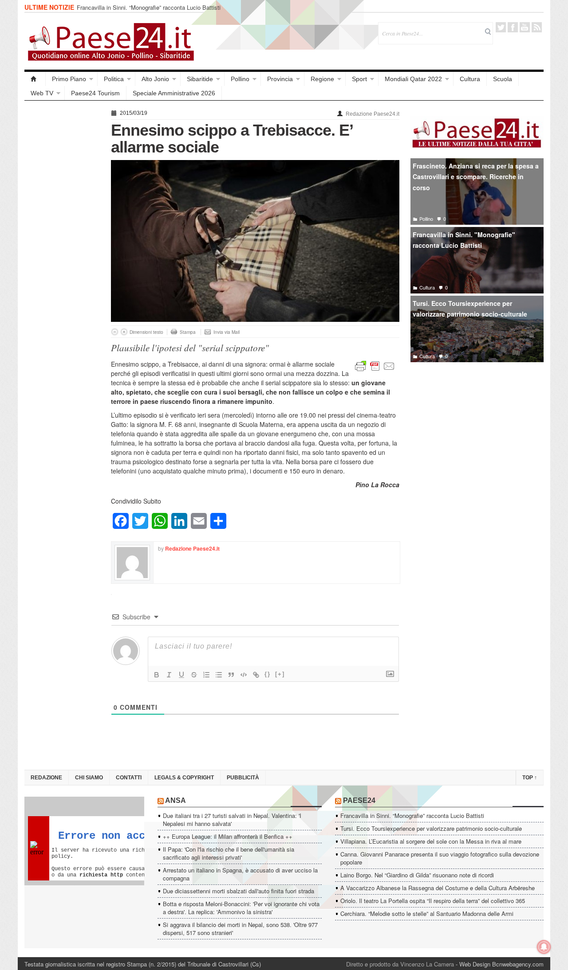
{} (267, 674)
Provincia (280, 78)
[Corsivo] (169, 674)
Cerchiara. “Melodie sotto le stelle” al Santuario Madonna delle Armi (426, 913)
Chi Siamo (89, 777)
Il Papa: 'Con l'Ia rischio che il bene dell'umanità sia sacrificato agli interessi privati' (228, 853)
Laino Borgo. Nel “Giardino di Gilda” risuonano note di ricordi (417, 875)
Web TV (42, 93)
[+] (280, 674)
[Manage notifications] (544, 947)
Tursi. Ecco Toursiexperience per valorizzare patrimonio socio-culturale (157, 10)
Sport (359, 78)
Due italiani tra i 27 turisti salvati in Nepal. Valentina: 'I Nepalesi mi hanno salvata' (232, 819)
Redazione (46, 777)
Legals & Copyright (184, 777)
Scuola (502, 78)
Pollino (240, 78)
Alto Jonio (155, 78)
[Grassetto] (156, 674)
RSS (537, 27)
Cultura (470, 78)
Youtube (525, 27)
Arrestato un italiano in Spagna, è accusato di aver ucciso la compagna (240, 874)
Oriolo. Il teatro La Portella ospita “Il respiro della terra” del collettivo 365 (432, 900)
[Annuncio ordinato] (206, 674)
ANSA (175, 800)
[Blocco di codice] (243, 674)
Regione (322, 78)
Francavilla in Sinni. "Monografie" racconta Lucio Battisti (464, 240)
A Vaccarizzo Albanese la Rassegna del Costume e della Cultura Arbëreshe (437, 888)
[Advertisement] (63, 240)
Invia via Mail (226, 332)
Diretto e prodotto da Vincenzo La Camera (400, 964)
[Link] (256, 674)
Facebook (513, 27)
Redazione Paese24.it (372, 114)
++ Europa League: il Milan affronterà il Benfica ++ (227, 836)
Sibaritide (200, 78)
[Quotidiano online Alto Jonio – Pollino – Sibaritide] (35, 79)
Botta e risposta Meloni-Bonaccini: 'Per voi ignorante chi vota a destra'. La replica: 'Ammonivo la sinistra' (241, 908)
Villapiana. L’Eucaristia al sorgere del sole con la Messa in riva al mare (430, 841)
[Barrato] (194, 674)
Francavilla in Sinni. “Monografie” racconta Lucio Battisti (412, 815)
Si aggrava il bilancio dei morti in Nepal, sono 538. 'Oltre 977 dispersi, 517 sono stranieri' (240, 928)
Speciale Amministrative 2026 (174, 93)
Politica (114, 78)
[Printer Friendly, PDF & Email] (375, 365)
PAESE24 (359, 800)
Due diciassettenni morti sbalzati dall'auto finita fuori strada (238, 891)
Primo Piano (69, 78)
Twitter (501, 27)
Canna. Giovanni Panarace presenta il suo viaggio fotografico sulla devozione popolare (439, 858)
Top (529, 777)
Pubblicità (243, 777)
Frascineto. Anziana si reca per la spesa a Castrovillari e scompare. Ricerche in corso (476, 176)
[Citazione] (231, 674)
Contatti (129, 777)
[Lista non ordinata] (219, 674)
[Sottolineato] (181, 674)
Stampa (188, 332)
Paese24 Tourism (95, 93)
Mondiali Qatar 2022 (413, 78)
